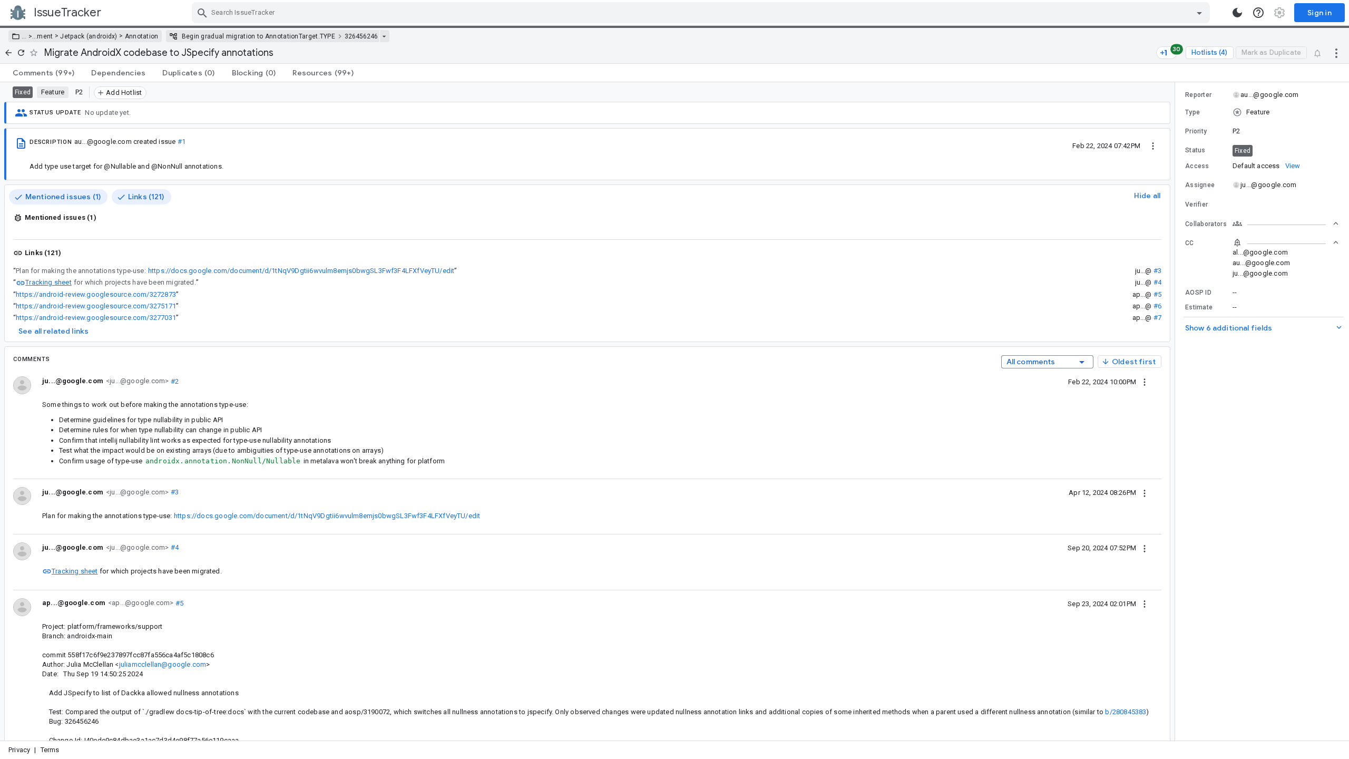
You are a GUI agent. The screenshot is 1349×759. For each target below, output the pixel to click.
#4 (1157, 282)
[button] (29, 36)
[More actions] (1336, 52)
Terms (50, 750)
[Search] (202, 12)
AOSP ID (1198, 292)
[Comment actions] (1144, 381)
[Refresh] (21, 52)
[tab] (43, 73)
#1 (181, 141)
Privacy (19, 750)
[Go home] (8, 52)
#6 (1157, 306)
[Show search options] (1199, 12)
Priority (1196, 131)
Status (1195, 150)
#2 (174, 381)
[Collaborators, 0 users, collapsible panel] (1286, 223)
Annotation (142, 36)
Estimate (1199, 307)
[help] (1258, 12)
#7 (1157, 318)
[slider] (1177, 411)
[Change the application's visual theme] (1237, 12)
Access (1197, 166)
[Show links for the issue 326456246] (383, 36)
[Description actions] (1153, 145)
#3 (1157, 271)
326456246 (361, 36)
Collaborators (1206, 224)
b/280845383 (1125, 712)
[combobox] (702, 12)
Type (1192, 112)
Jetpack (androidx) (88, 36)
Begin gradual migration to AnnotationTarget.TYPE (258, 36)
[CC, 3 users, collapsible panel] (1286, 242)
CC (1189, 243)
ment (45, 36)
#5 (1157, 294)
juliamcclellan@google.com (163, 664)
